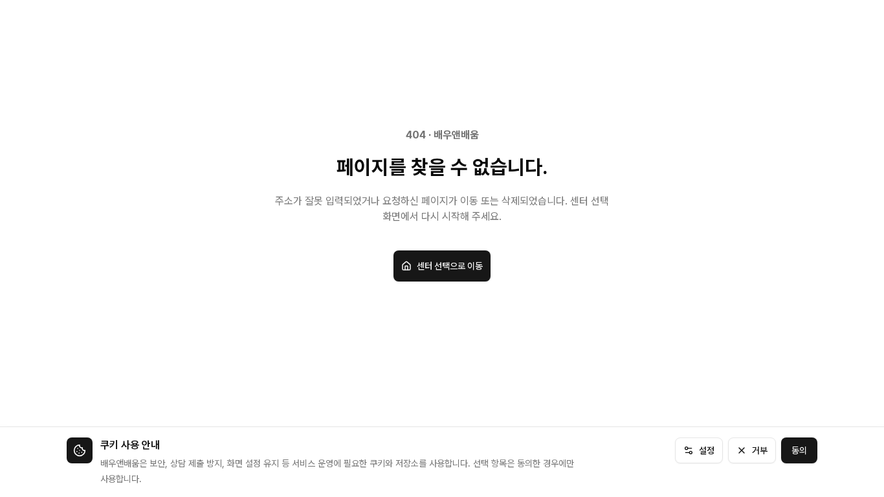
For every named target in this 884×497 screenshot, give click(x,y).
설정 (706, 450)
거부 (760, 450)
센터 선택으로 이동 (450, 266)
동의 (799, 450)
